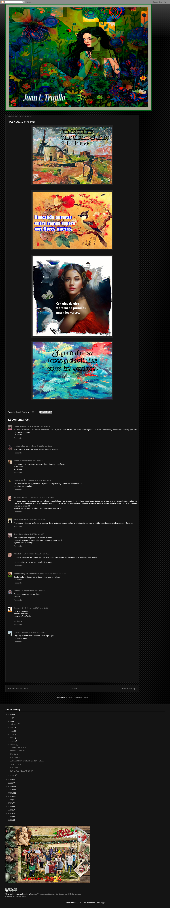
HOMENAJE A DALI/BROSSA (21, 771)
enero (12, 775)
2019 (10, 793)
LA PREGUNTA (16, 764)
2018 (10, 796)
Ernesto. (17, 591)
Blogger (102, 903)
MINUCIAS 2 (15, 768)
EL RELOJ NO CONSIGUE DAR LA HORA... (27, 761)
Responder (18, 438)
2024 (10, 721)
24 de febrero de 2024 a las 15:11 (34, 591)
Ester (16, 519)
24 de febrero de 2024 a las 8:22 (36, 554)
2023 (10, 780)
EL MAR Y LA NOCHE (18, 747)
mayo (12, 734)
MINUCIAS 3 (15, 758)
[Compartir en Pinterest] (51, 412)
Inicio (74, 689)
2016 (10, 803)
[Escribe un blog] (43, 412)
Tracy (16, 534)
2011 (10, 820)
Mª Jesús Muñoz (20, 497)
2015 (10, 807)
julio (12, 728)
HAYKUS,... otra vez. (18, 751)
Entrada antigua (129, 689)
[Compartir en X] (45, 412)
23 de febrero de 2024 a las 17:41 (32, 461)
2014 (10, 810)
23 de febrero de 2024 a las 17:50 (38, 480)
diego (16, 632)
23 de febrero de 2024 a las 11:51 (39, 446)
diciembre (14, 724)
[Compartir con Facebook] (48, 412)
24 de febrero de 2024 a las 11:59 (52, 574)
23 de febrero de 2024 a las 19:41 (41, 497)
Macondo (18, 608)
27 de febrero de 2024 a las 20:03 (32, 632)
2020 (10, 790)
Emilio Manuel (20, 426)
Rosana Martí (19, 480)
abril (12, 738)
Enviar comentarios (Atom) (78, 697)
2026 (10, 715)
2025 (10, 718)
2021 (10, 786)
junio (12, 731)
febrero (13, 744)
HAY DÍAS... (14, 754)
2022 (10, 783)
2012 (10, 817)
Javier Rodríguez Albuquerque (26, 574)
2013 (10, 813)
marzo (12, 741)
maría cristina (19, 446)
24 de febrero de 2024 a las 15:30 (35, 608)
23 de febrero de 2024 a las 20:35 (32, 519)
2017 (10, 800)
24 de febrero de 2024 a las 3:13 (31, 534)
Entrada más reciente (18, 689)
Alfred (16, 461)
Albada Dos (18, 554)
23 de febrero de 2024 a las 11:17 (39, 426)
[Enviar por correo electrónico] (40, 412)
